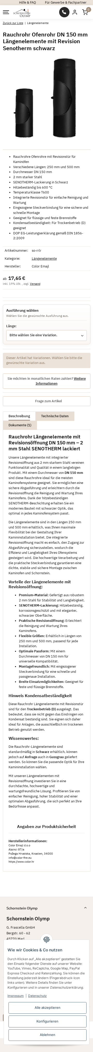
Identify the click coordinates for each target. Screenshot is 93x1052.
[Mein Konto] (74, 12)
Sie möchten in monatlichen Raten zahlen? (46, 381)
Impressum (15, 996)
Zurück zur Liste (13, 23)
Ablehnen (47, 1035)
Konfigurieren (47, 1021)
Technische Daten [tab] (55, 416)
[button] (85, 12)
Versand (35, 284)
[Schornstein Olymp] (22, 12)
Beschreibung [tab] (19, 416)
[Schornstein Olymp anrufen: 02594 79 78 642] (64, 12)
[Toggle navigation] (6, 12)
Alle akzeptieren (47, 1007)
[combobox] (46, 335)
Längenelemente (44, 258)
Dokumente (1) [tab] (20, 425)
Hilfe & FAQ (27, 2)
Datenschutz (37, 996)
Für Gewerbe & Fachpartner (66, 2)
